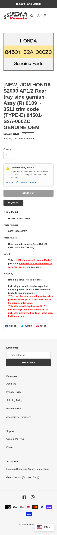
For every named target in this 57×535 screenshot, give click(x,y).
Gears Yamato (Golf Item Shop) (22, 477)
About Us (11, 383)
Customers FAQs (15, 438)
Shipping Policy (14, 400)
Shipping (7, 138)
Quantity (7, 149)
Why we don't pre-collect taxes (21, 182)
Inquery (13, 203)
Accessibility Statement (18, 417)
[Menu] (51, 15)
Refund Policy (13, 408)
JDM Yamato (32, 525)
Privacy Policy (13, 392)
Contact (10, 447)
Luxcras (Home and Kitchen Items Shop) (27, 469)
